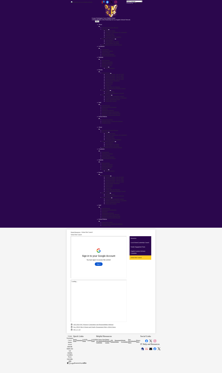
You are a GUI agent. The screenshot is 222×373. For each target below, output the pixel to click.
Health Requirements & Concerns (114, 93)
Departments (105, 49)
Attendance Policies (107, 51)
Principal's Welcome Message (110, 27)
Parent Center (109, 82)
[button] (99, 174)
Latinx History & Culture (112, 43)
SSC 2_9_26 (76, 329)
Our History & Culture (108, 38)
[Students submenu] (99, 59)
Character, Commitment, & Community (116, 32)
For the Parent (106, 73)
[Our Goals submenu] (108, 29)
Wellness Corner (109, 91)
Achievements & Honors (109, 55)
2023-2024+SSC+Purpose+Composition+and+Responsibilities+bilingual (93, 324)
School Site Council (110, 101)
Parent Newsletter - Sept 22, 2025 (114, 77)
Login (70, 363)
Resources (105, 66)
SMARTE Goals (110, 35)
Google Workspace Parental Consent (115, 88)
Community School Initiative (113, 37)
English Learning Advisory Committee (116, 98)
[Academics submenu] (99, 48)
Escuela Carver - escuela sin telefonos (112, 121)
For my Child (105, 90)
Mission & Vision (110, 30)
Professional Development (109, 107)
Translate (139, 3)
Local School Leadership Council (114, 96)
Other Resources (110, 68)
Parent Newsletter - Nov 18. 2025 (114, 74)
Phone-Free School (107, 119)
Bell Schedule (106, 60)
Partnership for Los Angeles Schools (112, 45)
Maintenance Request (108, 110)
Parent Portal (108, 84)
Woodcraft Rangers (107, 63)
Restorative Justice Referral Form (111, 113)
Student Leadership (107, 62)
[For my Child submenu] (110, 90)
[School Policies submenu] (99, 118)
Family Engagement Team (112, 99)
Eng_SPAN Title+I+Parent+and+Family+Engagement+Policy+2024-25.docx (94, 327)
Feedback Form (106, 123)
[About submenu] (99, 26)
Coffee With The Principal (112, 87)
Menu (97, 21)
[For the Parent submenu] (110, 73)
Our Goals (105, 29)
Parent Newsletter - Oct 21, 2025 (114, 76)
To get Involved (106, 94)
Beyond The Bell (106, 65)
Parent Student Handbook (112, 80)
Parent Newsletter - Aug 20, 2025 (114, 79)
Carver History (109, 40)
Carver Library (106, 52)
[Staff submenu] (99, 104)
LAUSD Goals (109, 34)
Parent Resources (75, 232)
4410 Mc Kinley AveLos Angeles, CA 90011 (70, 351)
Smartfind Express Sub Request (110, 112)
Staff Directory (106, 105)
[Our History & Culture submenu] (115, 141)
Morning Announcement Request (111, 115)
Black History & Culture (112, 41)
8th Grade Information (108, 54)
